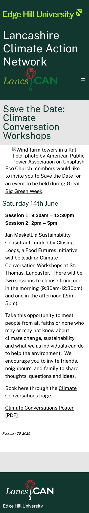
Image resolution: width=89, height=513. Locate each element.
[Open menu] (83, 79)
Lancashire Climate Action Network (40, 48)
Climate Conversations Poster (39, 408)
